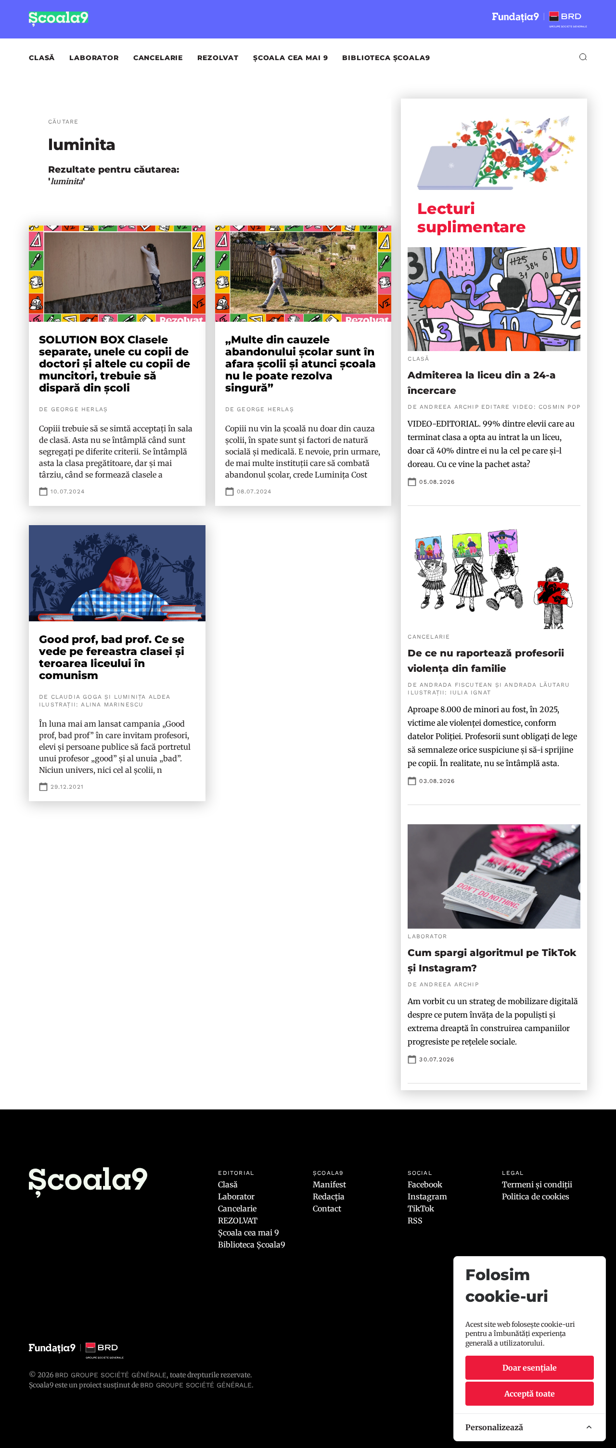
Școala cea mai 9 (290, 58)
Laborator (94, 58)
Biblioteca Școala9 (386, 58)
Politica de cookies (535, 1196)
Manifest (329, 1184)
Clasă (42, 58)
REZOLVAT (218, 58)
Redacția (329, 1196)
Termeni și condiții (537, 1184)
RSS (415, 1220)
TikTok (421, 1208)
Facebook (425, 1184)
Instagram (427, 1196)
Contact (327, 1208)
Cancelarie (158, 58)
